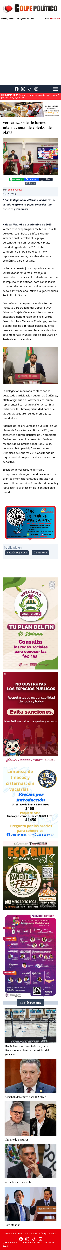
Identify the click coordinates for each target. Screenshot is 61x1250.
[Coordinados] (30, 1204)
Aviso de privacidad (15, 1233)
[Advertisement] (30, 51)
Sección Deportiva (17, 552)
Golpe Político (14, 189)
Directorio (32, 1233)
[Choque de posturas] (30, 1118)
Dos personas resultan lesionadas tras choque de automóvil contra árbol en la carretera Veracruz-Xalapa (28, 97)
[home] (30, 8)
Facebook (33, 179)
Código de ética (47, 1233)
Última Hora (40, 552)
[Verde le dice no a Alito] (30, 1161)
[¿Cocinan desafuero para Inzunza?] (30, 1076)
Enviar (32, 183)
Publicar (47, 179)
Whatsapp (17, 179)
